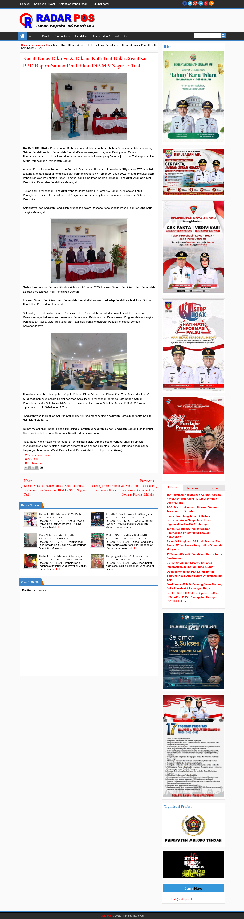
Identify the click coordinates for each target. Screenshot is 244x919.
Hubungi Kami (100, 3)
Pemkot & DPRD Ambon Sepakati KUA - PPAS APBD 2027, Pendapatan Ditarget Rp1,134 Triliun (192, 597)
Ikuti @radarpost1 (181, 899)
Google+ (195, 3)
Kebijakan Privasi (44, 3)
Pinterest (206, 3)
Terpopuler (193, 487)
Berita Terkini (33, 459)
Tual (40, 463)
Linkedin (200, 3)
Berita (214, 487)
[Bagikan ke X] (33, 468)
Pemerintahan (62, 36)
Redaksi (25, 3)
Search (223, 35)
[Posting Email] (41, 467)
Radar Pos (106, 915)
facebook (184, 3)
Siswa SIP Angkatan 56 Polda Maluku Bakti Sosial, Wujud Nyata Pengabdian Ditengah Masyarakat (194, 545)
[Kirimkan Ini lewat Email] (26, 468)
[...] (57, 526)
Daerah (127, 36)
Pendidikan (82, 36)
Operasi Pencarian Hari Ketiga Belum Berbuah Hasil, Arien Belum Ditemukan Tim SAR (194, 575)
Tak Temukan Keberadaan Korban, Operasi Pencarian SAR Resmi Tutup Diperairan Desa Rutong (194, 498)
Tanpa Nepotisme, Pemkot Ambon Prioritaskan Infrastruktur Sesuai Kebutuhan (188, 532)
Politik (46, 36)
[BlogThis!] (29, 468)
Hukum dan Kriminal (106, 36)
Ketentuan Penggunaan (73, 3)
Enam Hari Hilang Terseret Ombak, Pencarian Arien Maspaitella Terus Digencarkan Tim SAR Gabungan (189, 520)
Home (22, 36)
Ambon (33, 36)
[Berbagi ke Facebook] (37, 468)
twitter (190, 3)
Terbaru (172, 487)
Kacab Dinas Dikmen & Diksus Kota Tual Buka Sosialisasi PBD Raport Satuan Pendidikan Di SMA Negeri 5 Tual (86, 61)
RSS (211, 3)
